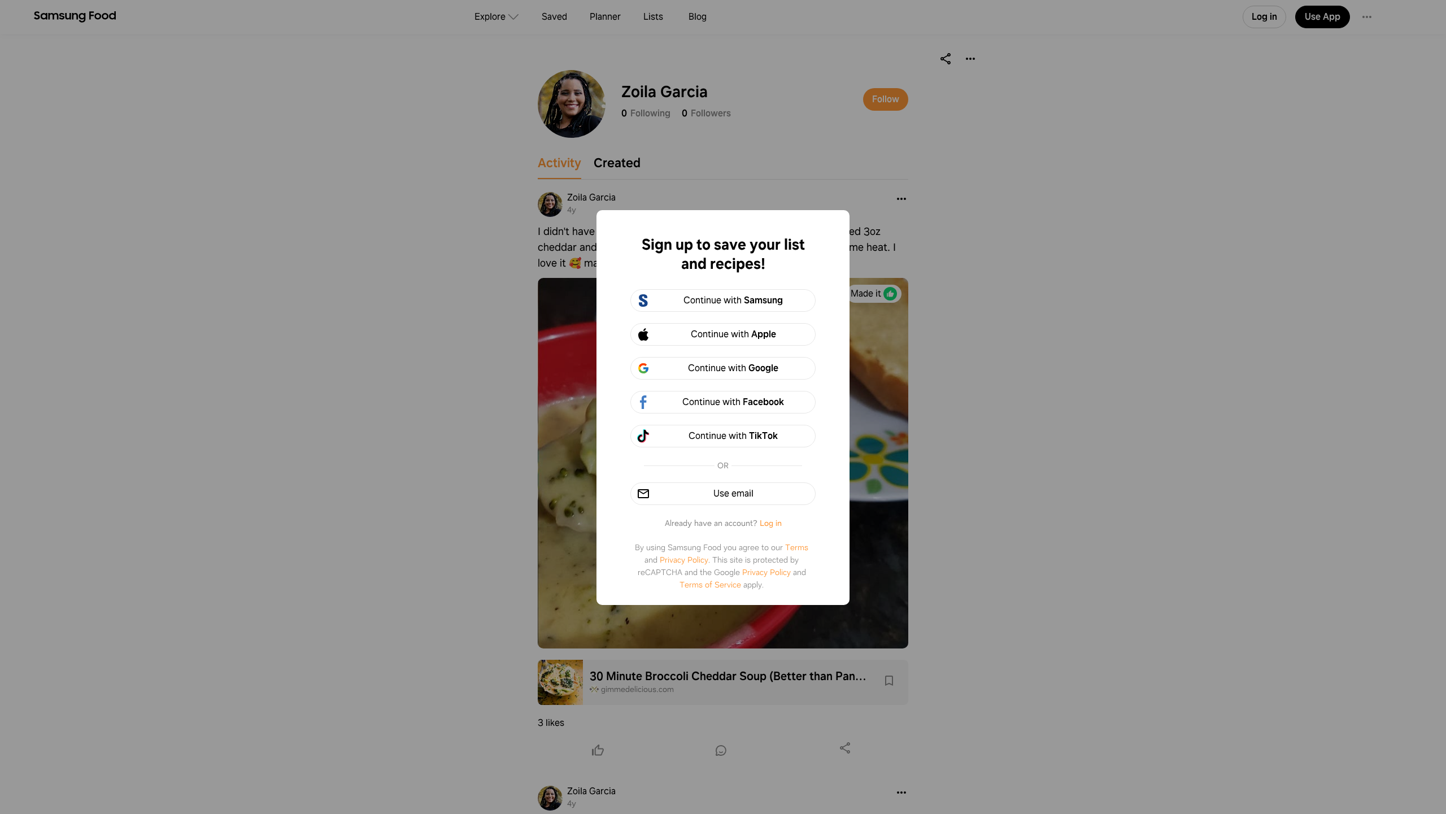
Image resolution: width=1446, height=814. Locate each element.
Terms (796, 547)
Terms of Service (710, 585)
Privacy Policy (684, 560)
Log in (771, 523)
